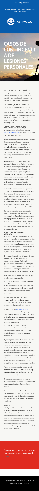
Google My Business (22, 3)
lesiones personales (11, 132)
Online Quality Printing (20, 483)
